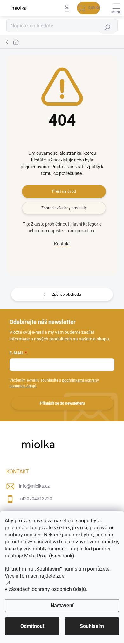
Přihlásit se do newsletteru (62, 403)
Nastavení (62, 605)
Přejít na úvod (64, 191)
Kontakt (62, 243)
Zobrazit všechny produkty (64, 208)
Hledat (107, 27)
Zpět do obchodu (66, 294)
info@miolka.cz (34, 486)
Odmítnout (32, 626)
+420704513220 (35, 498)
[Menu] (116, 8)
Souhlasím (92, 626)
